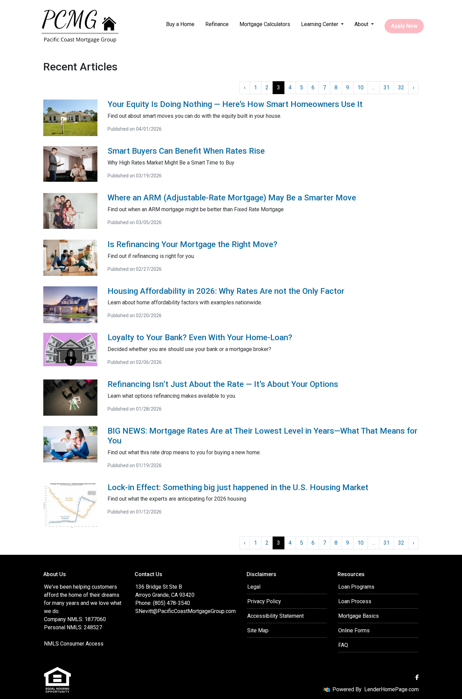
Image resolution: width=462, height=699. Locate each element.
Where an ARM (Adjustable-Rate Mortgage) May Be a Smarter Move (232, 197)
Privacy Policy (264, 601)
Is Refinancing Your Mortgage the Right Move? (192, 244)
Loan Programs (356, 587)
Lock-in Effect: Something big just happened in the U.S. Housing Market (238, 487)
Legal (253, 587)
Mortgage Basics (358, 616)
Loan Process (354, 601)
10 (360, 87)
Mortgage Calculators (264, 24)
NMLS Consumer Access (73, 643)
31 (387, 87)
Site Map (258, 630)
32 (401, 87)
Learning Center (320, 24)
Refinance (217, 24)
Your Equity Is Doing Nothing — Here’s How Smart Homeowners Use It (235, 104)
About (362, 24)
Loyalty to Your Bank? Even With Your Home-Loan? (200, 337)
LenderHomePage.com (391, 689)
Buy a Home (180, 24)
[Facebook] (417, 677)
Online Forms (354, 630)
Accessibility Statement (275, 616)
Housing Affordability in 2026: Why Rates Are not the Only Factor (226, 291)
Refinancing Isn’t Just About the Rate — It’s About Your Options (223, 384)
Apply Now (404, 26)
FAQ (343, 645)
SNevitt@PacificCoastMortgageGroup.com (185, 611)
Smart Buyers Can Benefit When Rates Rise (186, 151)
